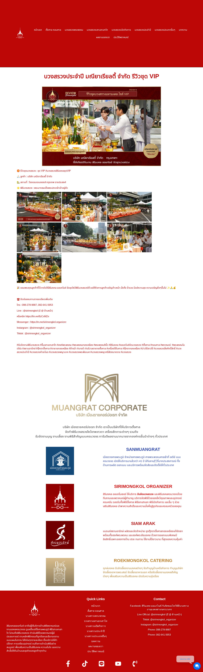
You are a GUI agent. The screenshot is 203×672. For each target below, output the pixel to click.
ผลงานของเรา (103, 37)
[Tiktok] (85, 664)
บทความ (183, 29)
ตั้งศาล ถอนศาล (53, 29)
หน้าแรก (38, 29)
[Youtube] (118, 664)
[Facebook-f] (68, 664)
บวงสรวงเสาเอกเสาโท (97, 29)
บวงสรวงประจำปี (143, 29)
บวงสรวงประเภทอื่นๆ (165, 29)
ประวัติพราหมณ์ (121, 37)
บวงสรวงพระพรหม (74, 29)
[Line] (101, 664)
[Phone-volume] (135, 664)
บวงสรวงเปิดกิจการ (121, 29)
